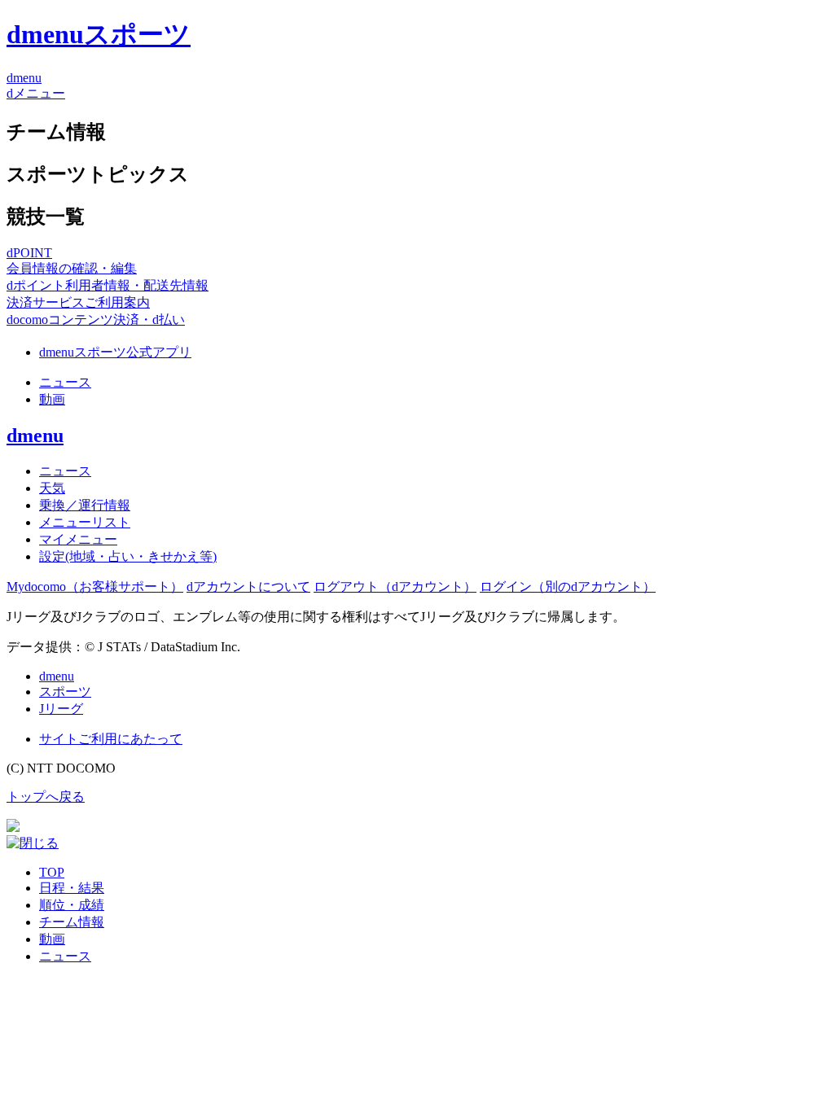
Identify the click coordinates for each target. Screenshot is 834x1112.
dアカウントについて (248, 586)
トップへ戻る (46, 796)
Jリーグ (61, 709)
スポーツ (65, 691)
